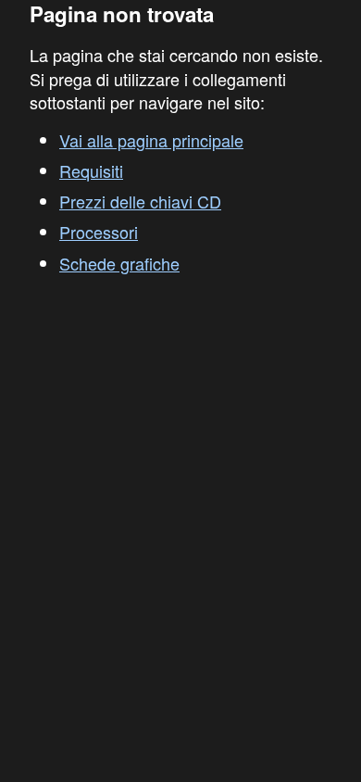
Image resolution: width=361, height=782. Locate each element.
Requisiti (91, 170)
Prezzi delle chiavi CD (140, 201)
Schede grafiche (119, 263)
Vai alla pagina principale (151, 140)
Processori (98, 232)
